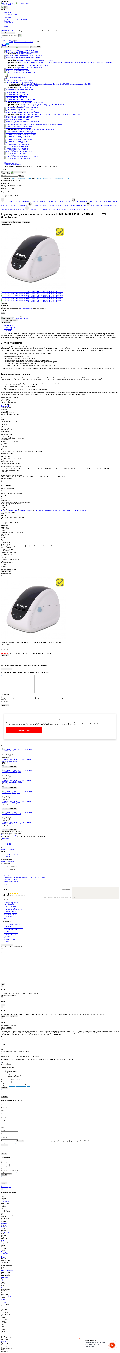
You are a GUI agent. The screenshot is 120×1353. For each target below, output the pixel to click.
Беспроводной (33, 85)
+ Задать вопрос (6, 669)
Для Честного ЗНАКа (29, 84)
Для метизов (70, 62)
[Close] (1, 575)
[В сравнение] (15, 172)
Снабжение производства (15, 1075)
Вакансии (7, 931)
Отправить (5, 1087)
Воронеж (4, 1226)
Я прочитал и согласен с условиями (22, 1086)
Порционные (79, 62)
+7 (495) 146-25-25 (27, 42)
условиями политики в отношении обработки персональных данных (53, 178)
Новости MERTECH (11, 934)
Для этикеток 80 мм (30, 106)
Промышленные (38, 102)
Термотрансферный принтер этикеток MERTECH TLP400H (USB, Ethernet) (18, 760)
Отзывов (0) (8, 329)
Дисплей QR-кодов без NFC (13, 909)
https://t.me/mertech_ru (11, 881)
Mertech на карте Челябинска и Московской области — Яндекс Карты (60, 897)
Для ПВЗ (88, 84)
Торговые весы (9, 904)
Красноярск (4, 1253)
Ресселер (9, 1073)
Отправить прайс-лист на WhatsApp (14, 1084)
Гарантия (7, 21)
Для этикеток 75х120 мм (44, 106)
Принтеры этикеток (10, 163)
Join (7, 1016)
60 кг (33, 65)
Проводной (24, 85)
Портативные (51, 124)
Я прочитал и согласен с (36, 178)
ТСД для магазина (74, 114)
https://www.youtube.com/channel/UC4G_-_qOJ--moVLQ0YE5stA (24, 877)
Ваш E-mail (4, 1082)
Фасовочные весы (10, 906)
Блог (6, 24)
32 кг (30, 65)
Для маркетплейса (60, 510)
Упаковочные (12, 64)
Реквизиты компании (11, 933)
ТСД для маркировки (44, 114)
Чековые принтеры (10, 913)
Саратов (3, 1302)
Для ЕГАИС (64, 84)
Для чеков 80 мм (34, 129)
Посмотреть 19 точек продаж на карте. (13, 835)
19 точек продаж (6, 40)
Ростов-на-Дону (6, 1296)
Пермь (3, 1287)
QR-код (32, 87)
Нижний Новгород (7, 1270)
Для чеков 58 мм (23, 129)
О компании (8, 12)
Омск (2, 1280)
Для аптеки (56, 84)
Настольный (5, 406)
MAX (3, 1187)
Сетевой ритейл (12, 1071)
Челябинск (4, 1341)
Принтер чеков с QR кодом (48, 129)
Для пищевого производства (45, 62)
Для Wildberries (31, 104)
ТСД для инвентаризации (60, 114)
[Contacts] (6, 7)
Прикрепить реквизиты (8, 1141)
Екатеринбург (5, 1232)
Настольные (20, 53)
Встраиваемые (37, 60)
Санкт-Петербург (6, 1201)
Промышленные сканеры (76, 84)
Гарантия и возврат (10, 929)
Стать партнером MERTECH (13, 928)
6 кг (23, 65)
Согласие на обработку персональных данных (20, 178)
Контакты (7, 28)
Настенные (28, 53)
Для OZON (23, 104)
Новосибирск (5, 1277)
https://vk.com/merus (10, 876)
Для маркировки (59, 104)
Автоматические (41, 124)
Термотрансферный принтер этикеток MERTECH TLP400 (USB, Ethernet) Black (18, 823)
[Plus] (21, 316)
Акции (6, 26)
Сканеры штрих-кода (11, 903)
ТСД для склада (32, 114)
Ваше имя (4, 1064)
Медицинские (87, 62)
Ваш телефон (5, 1080)
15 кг (26, 65)
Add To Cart (12, 995)
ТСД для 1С (23, 114)
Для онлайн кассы (60, 62)
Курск (3, 1257)
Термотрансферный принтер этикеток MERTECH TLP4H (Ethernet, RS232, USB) (18, 781)
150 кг (38, 65)
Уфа (2, 1334)
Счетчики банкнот (10, 914)
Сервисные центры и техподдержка (15, 19)
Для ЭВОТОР (48, 104)
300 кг (42, 65)
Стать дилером (9, 22)
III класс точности (36, 67)
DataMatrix (21, 87)
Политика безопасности (12, 924)
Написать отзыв (6, 571)
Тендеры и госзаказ (13, 1076)
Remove (8, 1027)
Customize (4, 995)
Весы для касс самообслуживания (103, 62)
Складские (31, 62)
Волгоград (4, 1223)
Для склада (48, 84)
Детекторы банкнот (10, 918)
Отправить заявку (24, 730)
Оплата (6, 16)
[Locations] (2, 7)
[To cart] (3, 765)
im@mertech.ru (5, 838)
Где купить (8, 17)
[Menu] (1, 5)
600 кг (47, 65)
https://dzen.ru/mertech (11, 879)
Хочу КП (36, 42)
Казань (3, 1240)
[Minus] (1, 316)
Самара (3, 1299)
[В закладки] (5, 172)
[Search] (20, 35)
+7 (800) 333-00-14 (15, 42)
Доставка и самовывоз (11, 14)
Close (3, 984)
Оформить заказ (6, 1174)
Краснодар (4, 1252)
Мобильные (20, 102)
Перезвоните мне (6, 848)
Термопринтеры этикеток (12, 164)
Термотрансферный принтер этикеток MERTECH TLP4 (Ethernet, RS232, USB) (18, 802)
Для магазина (23, 62)
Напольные (28, 60)
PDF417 (27, 87)
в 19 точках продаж (26, 308)
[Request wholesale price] (9, 767)
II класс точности (24, 67)
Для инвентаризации (13, 510)
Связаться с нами (9, 939)
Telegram (8, 1187)
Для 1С (3, 510)
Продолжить (5, 655)
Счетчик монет (9, 916)
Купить (9, 318)
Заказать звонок (44, 42)
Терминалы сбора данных (12, 908)
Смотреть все (60, 124)
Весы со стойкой (47, 60)
